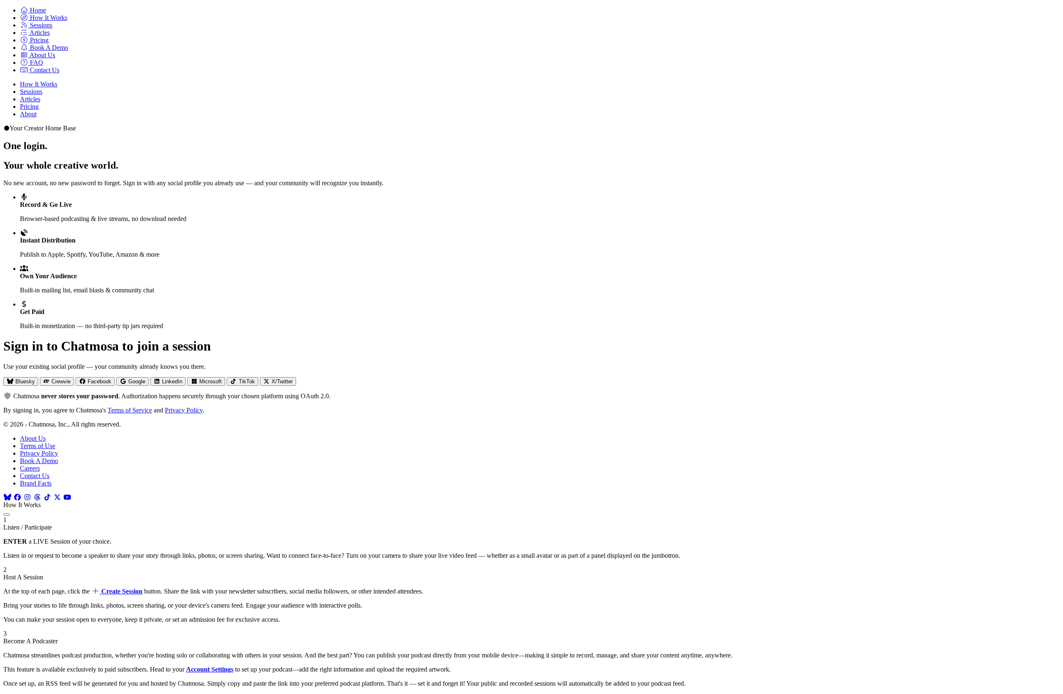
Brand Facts (35, 483)
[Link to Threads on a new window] (37, 497)
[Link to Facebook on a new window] (17, 497)
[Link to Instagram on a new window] (27, 497)
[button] (33, 10)
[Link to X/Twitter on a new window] (57, 497)
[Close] (6, 514)
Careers (30, 468)
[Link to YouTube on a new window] (67, 497)
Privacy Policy (184, 410)
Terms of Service (130, 410)
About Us (33, 438)
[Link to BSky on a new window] (7, 497)
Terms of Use (37, 445)
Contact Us (34, 475)
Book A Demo (39, 460)
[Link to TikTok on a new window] (47, 497)
